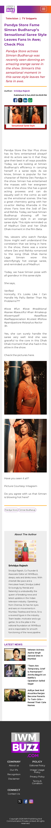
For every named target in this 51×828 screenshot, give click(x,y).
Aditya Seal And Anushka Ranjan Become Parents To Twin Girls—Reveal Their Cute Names (37, 698)
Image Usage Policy (37, 771)
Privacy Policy (37, 776)
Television (12, 18)
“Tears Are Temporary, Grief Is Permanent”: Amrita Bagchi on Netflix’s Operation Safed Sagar (37, 674)
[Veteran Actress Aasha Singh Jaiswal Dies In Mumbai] (15, 654)
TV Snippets (29, 18)
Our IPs (14, 770)
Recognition (13, 774)
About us (14, 765)
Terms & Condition (37, 782)
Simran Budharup (27, 510)
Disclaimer (14, 778)
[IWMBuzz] (10, 9)
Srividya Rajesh (22, 91)
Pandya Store (11, 510)
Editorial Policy (37, 765)
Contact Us (14, 793)
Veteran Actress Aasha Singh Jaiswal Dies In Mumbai (36, 654)
